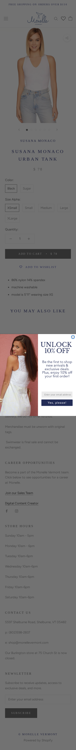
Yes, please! (57, 403)
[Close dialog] (73, 337)
